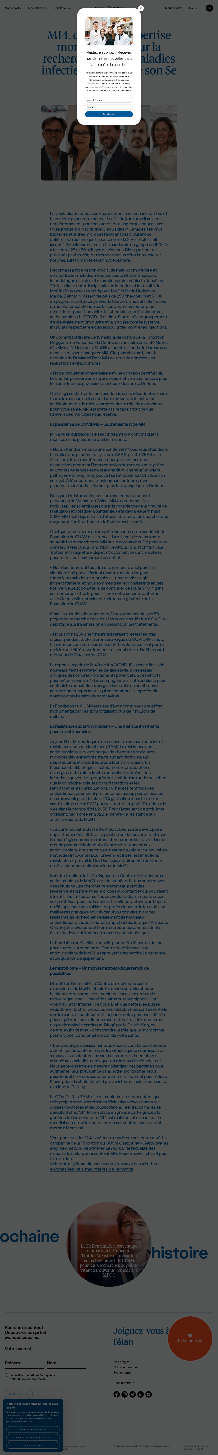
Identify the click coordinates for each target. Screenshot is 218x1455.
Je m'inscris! (109, 114)
